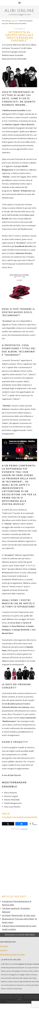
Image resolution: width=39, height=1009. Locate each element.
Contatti (3, 950)
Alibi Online (19, 10)
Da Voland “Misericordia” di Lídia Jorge (18, 915)
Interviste (14, 21)
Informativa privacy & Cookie (12, 954)
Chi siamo (4, 946)
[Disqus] (19, 863)
